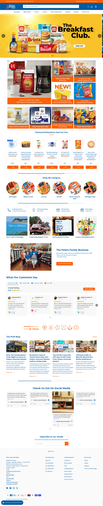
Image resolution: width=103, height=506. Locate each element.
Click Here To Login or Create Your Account (86, 1)
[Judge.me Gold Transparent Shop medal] (57, 327)
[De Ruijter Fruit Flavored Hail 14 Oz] (39, 144)
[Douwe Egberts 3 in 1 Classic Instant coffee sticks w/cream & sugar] (78, 144)
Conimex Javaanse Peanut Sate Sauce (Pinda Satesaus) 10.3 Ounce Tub (26, 155)
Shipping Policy (68, 474)
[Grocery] (43, 188)
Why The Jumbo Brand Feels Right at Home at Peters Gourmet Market (16, 357)
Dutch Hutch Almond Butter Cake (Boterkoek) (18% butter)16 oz (91, 155)
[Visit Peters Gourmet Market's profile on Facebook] (8, 402)
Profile (86, 460)
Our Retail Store (49, 466)
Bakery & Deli (27, 12)
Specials (76, 12)
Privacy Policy (68, 471)
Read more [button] (11, 308)
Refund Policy (68, 476)
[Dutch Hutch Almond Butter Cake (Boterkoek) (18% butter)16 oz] (91, 144)
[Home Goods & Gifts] (74, 188)
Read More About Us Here (64, 263)
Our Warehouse (49, 468)
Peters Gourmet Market (14, 499)
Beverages (17, 12)
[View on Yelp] (32, 298)
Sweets (45, 12)
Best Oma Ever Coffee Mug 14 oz (13, 153)
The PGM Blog (49, 463)
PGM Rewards (68, 463)
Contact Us (67, 460)
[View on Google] (9, 298)
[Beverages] (12, 188)
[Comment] (11, 406)
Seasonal (67, 12)
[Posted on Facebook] (26, 402)
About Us (47, 460)
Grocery (36, 12)
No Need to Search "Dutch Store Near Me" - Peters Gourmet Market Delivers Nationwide (39, 358)
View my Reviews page (90, 468)
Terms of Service (68, 479)
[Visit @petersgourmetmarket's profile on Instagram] (54, 421)
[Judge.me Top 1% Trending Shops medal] (76, 327)
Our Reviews (48, 471)
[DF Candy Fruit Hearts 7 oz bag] (65, 144)
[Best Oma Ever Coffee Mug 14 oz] (12, 144)
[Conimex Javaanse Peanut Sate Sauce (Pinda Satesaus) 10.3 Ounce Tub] (25, 144)
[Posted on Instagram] (72, 421)
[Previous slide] (3, 36)
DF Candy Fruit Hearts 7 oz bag (65, 153)
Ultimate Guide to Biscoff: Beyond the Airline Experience (84, 357)
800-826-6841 (10, 475)
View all (51, 134)
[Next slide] (99, 36)
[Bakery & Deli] (28, 188)
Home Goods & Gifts (56, 12)
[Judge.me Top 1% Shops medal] (69, 327)
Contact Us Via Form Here (13, 471)
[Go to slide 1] (50, 55)
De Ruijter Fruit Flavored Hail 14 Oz (39, 153)
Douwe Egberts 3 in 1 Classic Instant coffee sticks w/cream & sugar (78, 155)
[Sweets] (59, 188)
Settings (86, 466)
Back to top (51, 451)
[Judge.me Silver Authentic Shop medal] (63, 327)
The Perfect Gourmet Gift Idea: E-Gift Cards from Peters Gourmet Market (62, 358)
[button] (95, 6)
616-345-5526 (10, 478)
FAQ (65, 466)
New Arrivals (85, 12)
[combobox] (51, 6)
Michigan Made (90, 197)
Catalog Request (68, 468)
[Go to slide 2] (51, 55)
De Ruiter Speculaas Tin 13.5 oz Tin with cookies (52, 154)
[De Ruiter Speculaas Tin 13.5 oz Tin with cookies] (52, 144)
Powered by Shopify (23, 499)
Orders (86, 463)
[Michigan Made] (90, 188)
